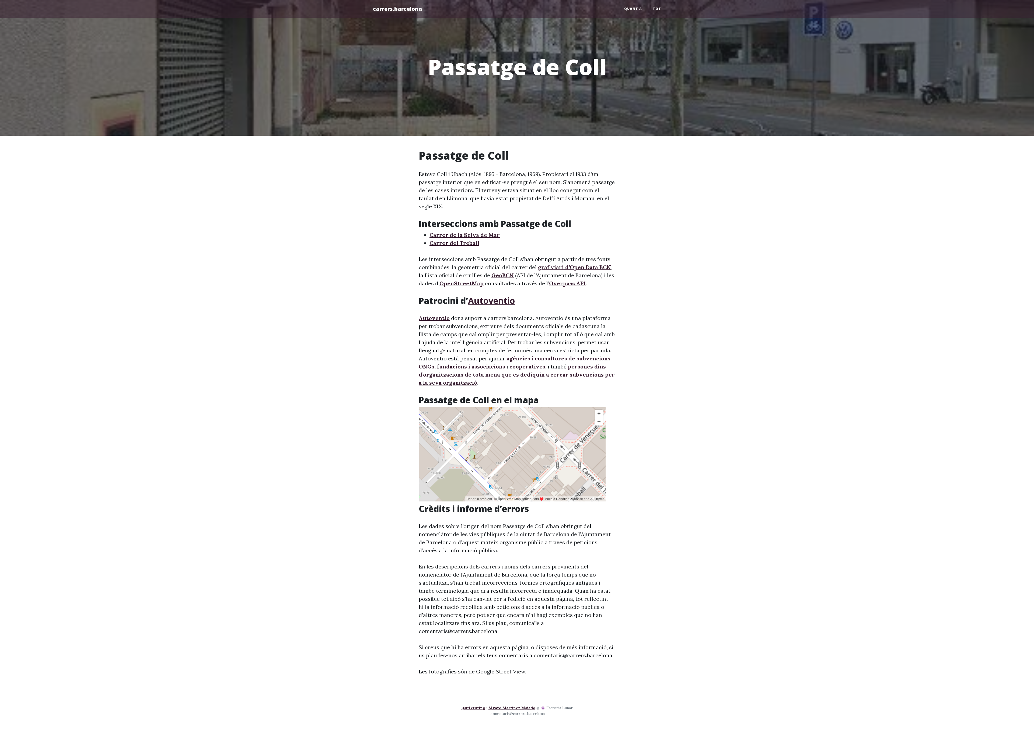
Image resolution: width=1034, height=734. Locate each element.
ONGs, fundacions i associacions (462, 366)
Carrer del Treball (454, 243)
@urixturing (473, 707)
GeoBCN (502, 275)
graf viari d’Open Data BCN (574, 267)
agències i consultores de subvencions (558, 358)
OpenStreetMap (461, 283)
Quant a (633, 8)
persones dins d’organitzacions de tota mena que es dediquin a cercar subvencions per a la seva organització (517, 374)
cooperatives (527, 366)
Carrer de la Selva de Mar (464, 234)
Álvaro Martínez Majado (511, 707)
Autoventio (491, 300)
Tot (657, 8)
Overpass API (567, 283)
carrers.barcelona (397, 8)
